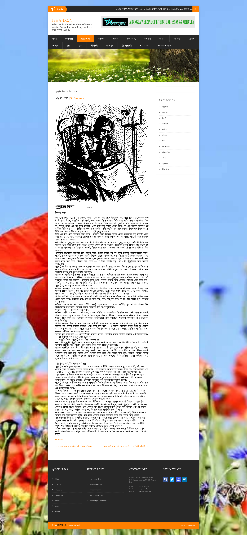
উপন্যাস (147, 38)
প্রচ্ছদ (54, 38)
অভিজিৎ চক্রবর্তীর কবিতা (96, 495)
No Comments (77, 98)
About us (58, 484)
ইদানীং (191, 38)
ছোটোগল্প (85, 38)
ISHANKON (61, 525)
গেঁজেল (55, 45)
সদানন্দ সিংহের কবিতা (95, 490)
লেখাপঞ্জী (69, 38)
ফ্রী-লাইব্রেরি (127, 45)
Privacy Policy (59, 495)
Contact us (58, 490)
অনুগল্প (101, 38)
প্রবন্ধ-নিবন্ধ (131, 38)
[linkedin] (184, 479)
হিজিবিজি (94, 45)
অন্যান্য (162, 38)
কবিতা (115, 38)
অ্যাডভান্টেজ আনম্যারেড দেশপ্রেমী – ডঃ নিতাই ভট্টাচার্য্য (126, 446)
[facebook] (165, 479)
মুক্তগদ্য (177, 38)
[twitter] (172, 479)
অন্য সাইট (144, 45)
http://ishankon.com (145, 492)
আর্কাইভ (109, 45)
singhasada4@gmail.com (146, 489)
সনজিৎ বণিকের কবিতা (96, 484)
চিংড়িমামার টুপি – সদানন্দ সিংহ (98, 501)
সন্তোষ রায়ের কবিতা (95, 479)
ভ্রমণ (80, 45)
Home (57, 479)
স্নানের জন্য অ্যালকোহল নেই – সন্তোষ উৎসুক (73, 446)
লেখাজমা (57, 506)
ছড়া (68, 45)
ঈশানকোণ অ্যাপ (164, 45)
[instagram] (178, 479)
